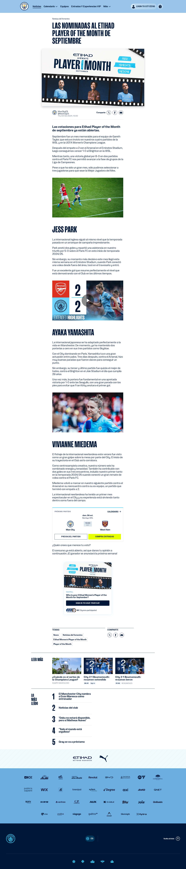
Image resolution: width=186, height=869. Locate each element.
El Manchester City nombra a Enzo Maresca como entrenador (75, 696)
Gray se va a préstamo (72, 742)
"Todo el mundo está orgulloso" (70, 730)
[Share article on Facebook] (115, 112)
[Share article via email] (121, 112)
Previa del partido (70, 537)
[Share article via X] (109, 112)
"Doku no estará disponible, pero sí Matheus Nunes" (74, 719)
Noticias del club (68, 708)
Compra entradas (104, 537)
